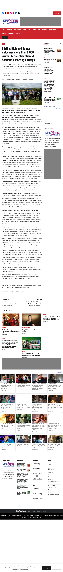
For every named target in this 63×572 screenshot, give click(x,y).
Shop (49, 490)
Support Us (51, 492)
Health (45, 78)
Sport (20, 278)
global (41, 491)
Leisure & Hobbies (13, 278)
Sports (3, 43)
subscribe (32, 269)
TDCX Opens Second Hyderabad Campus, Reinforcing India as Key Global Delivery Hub (49, 51)
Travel (49, 57)
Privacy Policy (52, 487)
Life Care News (21, 511)
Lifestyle (45, 57)
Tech (34, 478)
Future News (41, 471)
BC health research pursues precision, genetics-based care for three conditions (10, 303)
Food (24, 351)
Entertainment (36, 468)
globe (34, 493)
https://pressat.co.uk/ (8, 271)
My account (51, 485)
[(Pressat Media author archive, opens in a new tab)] (3, 80)
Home (49, 483)
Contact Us (51, 479)
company (35, 491)
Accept (46, 568)
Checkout (50, 477)
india (40, 493)
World (34, 501)
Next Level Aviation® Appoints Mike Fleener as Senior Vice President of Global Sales (34, 303)
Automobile (36, 463)
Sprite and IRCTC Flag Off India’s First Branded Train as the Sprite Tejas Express (50, 99)
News (34, 476)
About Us (50, 472)
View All (59, 43)
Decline (57, 568)
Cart (49, 475)
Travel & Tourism (27, 278)
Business (45, 46)
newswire (35, 498)
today (41, 498)
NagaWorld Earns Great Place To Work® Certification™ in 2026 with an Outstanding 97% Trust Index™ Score (49, 70)
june (39, 496)
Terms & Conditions (53, 494)
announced (36, 488)
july (34, 496)
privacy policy (26, 569)
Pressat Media (10, 79)
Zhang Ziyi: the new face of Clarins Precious (50, 60)
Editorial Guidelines (53, 481)
